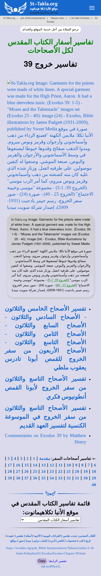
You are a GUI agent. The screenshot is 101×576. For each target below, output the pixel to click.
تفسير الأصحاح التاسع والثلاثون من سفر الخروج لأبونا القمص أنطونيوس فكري (45, 388)
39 (10, 478)
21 (68, 471)
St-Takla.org (9, 18)
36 (35, 478)
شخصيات (71, 540)
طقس (19, 536)
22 (60, 471)
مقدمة (44, 458)
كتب (81, 540)
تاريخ (88, 540)
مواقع (13, 540)
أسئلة (28, 536)
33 (60, 478)
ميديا (28, 540)
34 (52, 478)
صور (21, 540)
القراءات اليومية (52, 536)
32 (68, 478)
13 (43, 465)
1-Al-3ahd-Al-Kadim (79, 18)
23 (52, 471)
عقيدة (10, 536)
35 (43, 478)
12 (52, 465)
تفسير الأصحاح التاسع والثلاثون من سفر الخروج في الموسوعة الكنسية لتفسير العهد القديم (45, 417)
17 (10, 465)
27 (18, 471)
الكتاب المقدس (87, 536)
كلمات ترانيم (40, 540)
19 (85, 471)
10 (69, 465)
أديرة (52, 540)
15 (27, 465)
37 (26, 478)
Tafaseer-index (57, 18)
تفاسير (66, 536)
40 (94, 484)
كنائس (60, 540)
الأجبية (37, 536)
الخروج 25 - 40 (66, 285)
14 (35, 465)
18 (94, 471)
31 (77, 478)
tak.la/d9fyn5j (50, 566)
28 (10, 471)
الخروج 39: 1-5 (58, 280)
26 (26, 471)
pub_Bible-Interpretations (32, 18)
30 (85, 478)
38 (18, 478)
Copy (42, 560)
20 (77, 471)
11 (60, 465)
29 (94, 478)
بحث (74, 536)
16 (18, 465)
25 (35, 471)
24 (43, 471)
